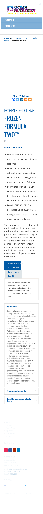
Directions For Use (13, 274)
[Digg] (21, 99)
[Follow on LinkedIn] (18, 450)
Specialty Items (11, 433)
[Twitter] (17, 99)
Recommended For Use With (15, 265)
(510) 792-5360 (12, 474)
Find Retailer (9, 20)
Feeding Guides (10, 26)
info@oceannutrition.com (18, 469)
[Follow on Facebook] (10, 450)
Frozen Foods (10, 428)
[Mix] (25, 99)
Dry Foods (9, 431)
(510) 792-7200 (14, 471)
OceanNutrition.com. (17, 494)
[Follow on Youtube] (14, 450)
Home (8, 422)
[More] (30, 99)
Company (9, 425)
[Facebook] (13, 99)
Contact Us (9, 436)
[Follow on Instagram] (6, 450)
